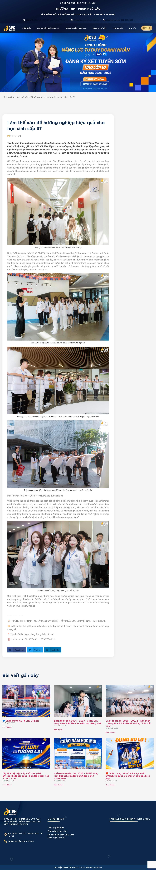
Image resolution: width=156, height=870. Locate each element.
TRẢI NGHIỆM (117, 28)
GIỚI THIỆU (26, 28)
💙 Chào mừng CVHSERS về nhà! (20, 720)
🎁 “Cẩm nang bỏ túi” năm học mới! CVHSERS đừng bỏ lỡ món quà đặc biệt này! (128, 776)
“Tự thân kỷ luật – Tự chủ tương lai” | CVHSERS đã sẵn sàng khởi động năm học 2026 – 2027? (25, 776)
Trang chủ (9, 97)
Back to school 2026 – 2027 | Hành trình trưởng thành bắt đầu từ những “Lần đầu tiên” (128, 723)
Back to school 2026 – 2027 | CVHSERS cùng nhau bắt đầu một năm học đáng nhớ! (78, 722)
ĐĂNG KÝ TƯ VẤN (99, 28)
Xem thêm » (7, 727)
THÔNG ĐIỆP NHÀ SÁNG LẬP (48, 28)
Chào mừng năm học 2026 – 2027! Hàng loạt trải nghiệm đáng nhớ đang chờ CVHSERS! (76, 776)
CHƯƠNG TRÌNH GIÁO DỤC (76, 28)
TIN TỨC (132, 28)
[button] (16, 649)
